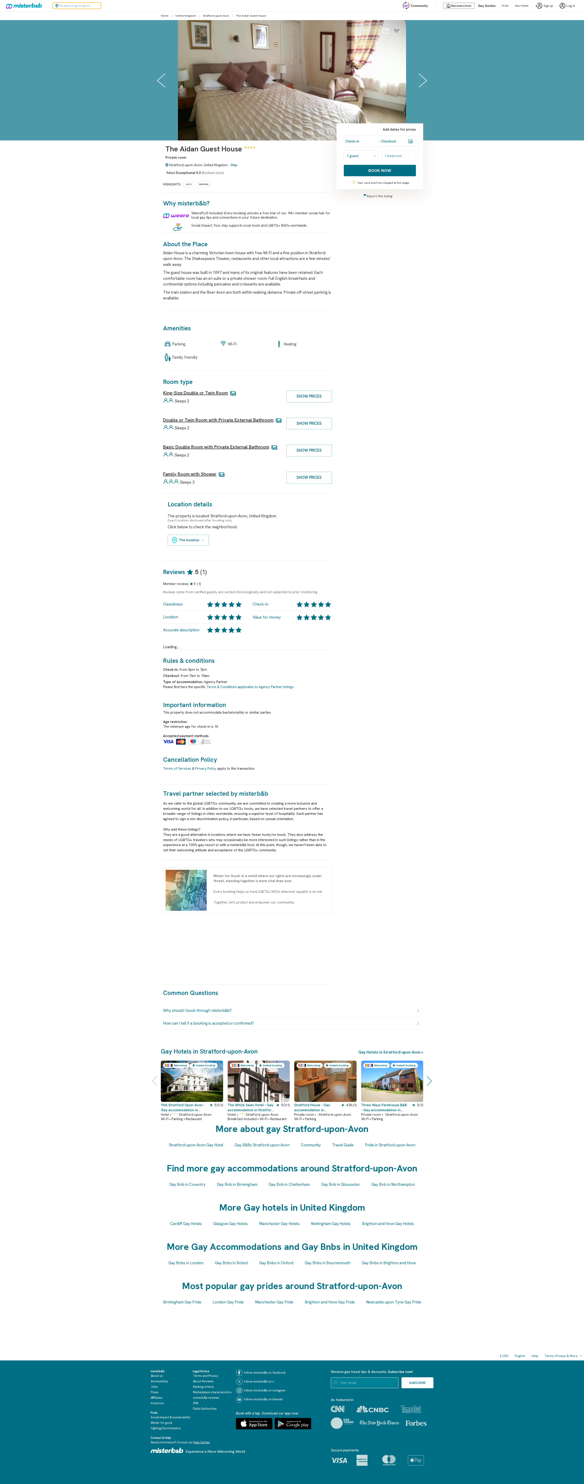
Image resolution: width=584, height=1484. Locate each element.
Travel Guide (343, 1144)
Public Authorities (205, 1409)
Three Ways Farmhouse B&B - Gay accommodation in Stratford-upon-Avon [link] (384, 1108)
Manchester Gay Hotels (279, 1223)
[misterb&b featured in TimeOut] (411, 1409)
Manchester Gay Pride (274, 1302)
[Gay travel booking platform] (167, 1450)
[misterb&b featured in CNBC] (373, 1409)
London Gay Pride (228, 1302)
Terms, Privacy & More (561, 1356)
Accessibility (159, 1381)
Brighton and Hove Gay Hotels (388, 1223)
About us (157, 1376)
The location (189, 540)
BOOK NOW (379, 170)
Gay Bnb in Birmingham (237, 1184)
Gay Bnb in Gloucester (340, 1184)
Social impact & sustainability (170, 1417)
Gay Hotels (522, 6)
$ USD (504, 1356)
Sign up (548, 6)
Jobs (154, 1387)
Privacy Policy (205, 768)
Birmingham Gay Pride (182, 1302)
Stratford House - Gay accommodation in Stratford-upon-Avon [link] (312, 1108)
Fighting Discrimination (166, 1428)
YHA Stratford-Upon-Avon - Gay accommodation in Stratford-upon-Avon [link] (183, 1108)
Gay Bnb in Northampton (393, 1184)
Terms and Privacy (205, 1376)
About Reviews (203, 1381)
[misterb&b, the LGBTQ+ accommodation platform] (23, 6)
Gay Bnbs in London (185, 1262)
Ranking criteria (203, 1387)
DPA (195, 1403)
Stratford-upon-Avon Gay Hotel (196, 1144)
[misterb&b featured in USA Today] (342, 1423)
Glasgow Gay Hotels (230, 1223)
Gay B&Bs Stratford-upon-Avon (262, 1144)
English (520, 1356)
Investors (157, 1403)
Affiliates (156, 1398)
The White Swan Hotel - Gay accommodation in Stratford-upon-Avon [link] (251, 1108)
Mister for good (161, 1423)
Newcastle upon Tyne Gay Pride (393, 1302)
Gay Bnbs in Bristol (231, 1262)
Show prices (309, 396)
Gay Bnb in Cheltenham (289, 1184)
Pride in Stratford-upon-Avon (390, 1144)
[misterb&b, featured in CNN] (337, 1409)
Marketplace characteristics (212, 1392)
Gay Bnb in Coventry (187, 1184)
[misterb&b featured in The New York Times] (379, 1423)
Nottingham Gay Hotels (331, 1223)
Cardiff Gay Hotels (186, 1223)
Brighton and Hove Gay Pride (330, 1302)
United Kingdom (185, 16)
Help (535, 1356)
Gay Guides (486, 6)
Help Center (201, 1442)
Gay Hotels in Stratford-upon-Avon (389, 1052)
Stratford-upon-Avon (216, 16)
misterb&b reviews (206, 1398)
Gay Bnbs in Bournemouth (327, 1262)
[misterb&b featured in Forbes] (416, 1423)
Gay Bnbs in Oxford (276, 1262)
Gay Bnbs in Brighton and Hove (389, 1262)
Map (234, 165)
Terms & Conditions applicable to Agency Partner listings (249, 687)
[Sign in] (396, 31)
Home (164, 16)
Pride (505, 6)
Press (155, 1392)
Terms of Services (177, 768)
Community (419, 6)
